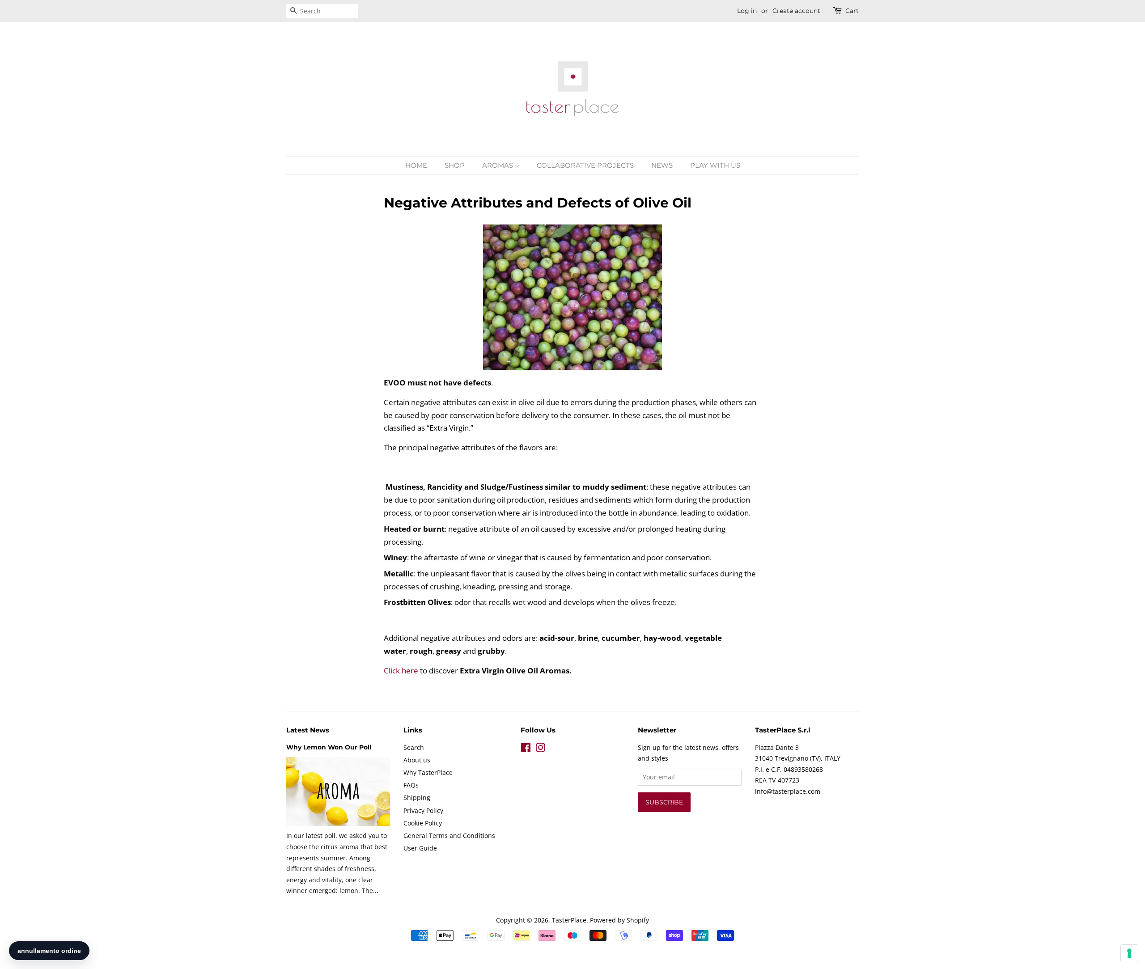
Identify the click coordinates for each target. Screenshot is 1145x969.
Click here (401, 670)
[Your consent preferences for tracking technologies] (1129, 953)
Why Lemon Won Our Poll (328, 747)
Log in (747, 11)
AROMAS (498, 165)
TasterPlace (569, 920)
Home (416, 165)
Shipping (416, 797)
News (662, 165)
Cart (852, 11)
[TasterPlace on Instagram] (540, 749)
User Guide (420, 848)
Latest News (307, 730)
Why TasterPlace (428, 772)
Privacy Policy (423, 810)
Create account (796, 11)
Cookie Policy (422, 823)
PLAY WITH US (715, 165)
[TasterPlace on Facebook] (526, 749)
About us (416, 760)
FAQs (411, 785)
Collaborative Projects (585, 165)
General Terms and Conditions (449, 835)
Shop (455, 165)
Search (413, 747)
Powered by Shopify (619, 920)
